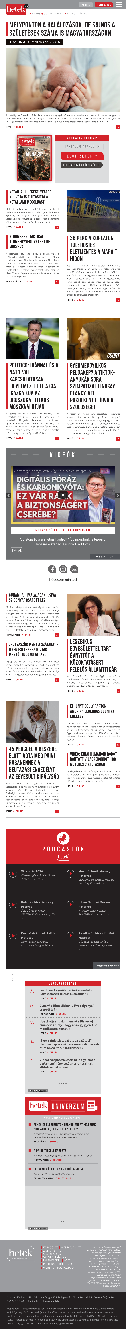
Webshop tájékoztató (58, 1267)
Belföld (54, 1141)
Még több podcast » (108, 965)
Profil (86, 5)
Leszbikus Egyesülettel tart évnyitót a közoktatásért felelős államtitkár (66, 992)
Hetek (9, 127)
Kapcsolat (50, 1247)
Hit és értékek (65, 1178)
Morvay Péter (13, 281)
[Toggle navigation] (119, 5)
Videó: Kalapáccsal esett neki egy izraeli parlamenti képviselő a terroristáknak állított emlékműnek (67, 1063)
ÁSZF (67, 1260)
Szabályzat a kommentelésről (54, 1255)
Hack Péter (40, 1141)
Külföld (57, 1160)
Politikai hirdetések (57, 1264)
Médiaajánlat (71, 1247)
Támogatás (104, 5)
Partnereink (52, 1260)
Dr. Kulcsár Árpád (44, 1178)
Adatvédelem (52, 1251)
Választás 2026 (32, 871)
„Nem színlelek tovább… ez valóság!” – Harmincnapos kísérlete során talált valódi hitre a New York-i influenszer (69, 1044)
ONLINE (19, 127)
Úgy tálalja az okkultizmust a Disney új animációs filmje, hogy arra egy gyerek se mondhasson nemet (68, 1025)
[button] (8, 495)
